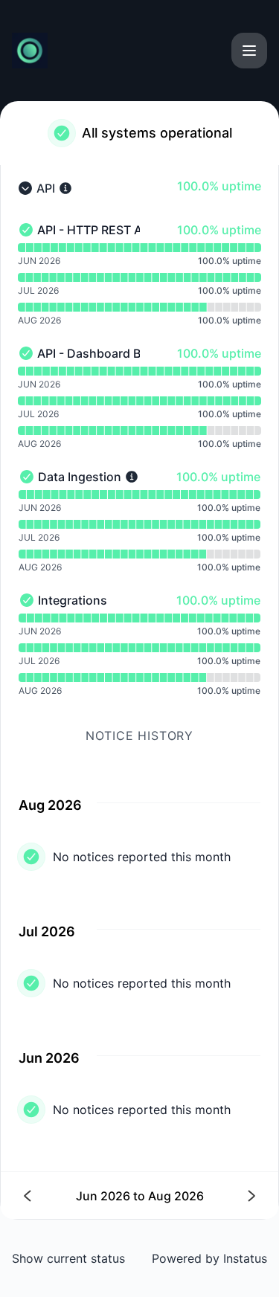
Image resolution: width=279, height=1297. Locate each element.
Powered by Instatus (209, 1258)
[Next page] (197, 1195)
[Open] (249, 50)
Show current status (68, 1258)
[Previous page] (82, 1195)
